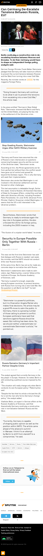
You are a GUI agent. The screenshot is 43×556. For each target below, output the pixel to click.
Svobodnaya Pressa (9, 290)
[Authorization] (32, 2)
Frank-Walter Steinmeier (29, 444)
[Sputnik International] (6, 3)
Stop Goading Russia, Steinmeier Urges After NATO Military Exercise (19, 146)
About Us (4, 528)
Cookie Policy (5, 530)
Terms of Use (19, 528)
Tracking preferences (7, 533)
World (3, 510)
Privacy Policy (14, 530)
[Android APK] (7, 538)
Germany (12, 444)
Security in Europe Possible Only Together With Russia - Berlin (19, 241)
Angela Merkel (6, 448)
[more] (40, 152)
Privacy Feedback (25, 530)
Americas (11, 510)
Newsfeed (4, 444)
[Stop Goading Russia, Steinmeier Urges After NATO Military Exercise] (21, 130)
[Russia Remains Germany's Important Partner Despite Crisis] (21, 348)
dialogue (26, 448)
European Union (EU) (7, 451)
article (29, 79)
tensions (20, 448)
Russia (18, 444)
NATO (13, 448)
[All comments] (3, 553)
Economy (26, 510)
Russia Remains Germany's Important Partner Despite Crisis (20, 364)
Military (35, 510)
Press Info (11, 528)
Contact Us (27, 528)
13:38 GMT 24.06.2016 (8, 19)
